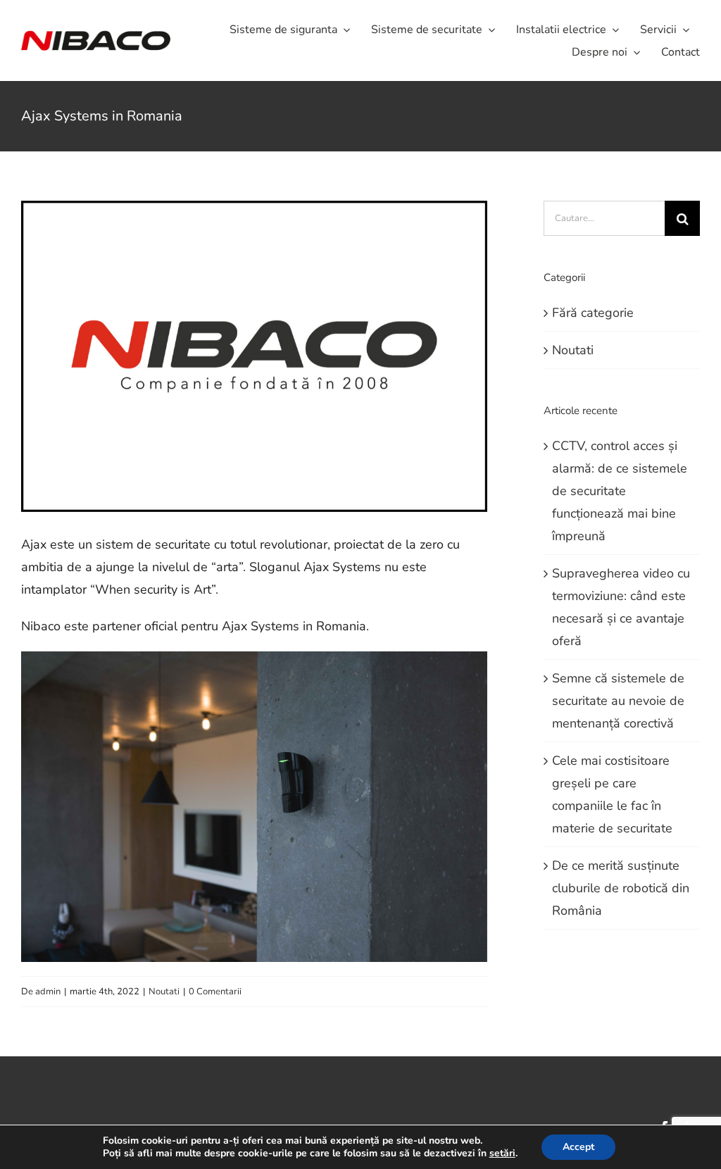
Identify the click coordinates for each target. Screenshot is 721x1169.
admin (48, 991)
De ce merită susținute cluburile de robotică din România (620, 888)
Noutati (164, 991)
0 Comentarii (215, 991)
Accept (578, 1147)
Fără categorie (593, 312)
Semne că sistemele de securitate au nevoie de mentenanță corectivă (618, 701)
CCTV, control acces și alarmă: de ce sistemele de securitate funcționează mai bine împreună (619, 490)
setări (502, 1153)
